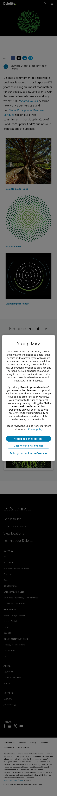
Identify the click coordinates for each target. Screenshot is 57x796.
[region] (28, 398)
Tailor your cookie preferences (28, 453)
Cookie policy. (35, 429)
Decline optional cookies (28, 445)
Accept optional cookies (28, 438)
